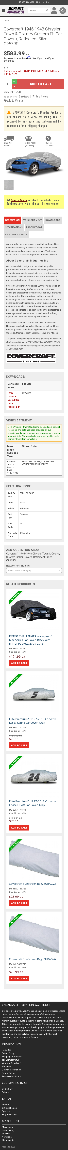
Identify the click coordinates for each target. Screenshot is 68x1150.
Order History (8, 1130)
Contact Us (43, 2)
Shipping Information (12, 1056)
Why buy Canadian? (11, 1063)
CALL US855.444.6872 (51, 144)
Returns (5, 1092)
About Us (6, 1066)
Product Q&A (34, 227)
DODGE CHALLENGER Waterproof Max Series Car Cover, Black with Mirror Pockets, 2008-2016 (30, 639)
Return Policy (8, 1053)
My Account (7, 1127)
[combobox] (34, 570)
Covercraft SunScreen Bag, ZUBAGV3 (32, 884)
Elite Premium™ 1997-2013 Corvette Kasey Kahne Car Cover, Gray (32, 720)
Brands (5, 1104)
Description (12, 220)
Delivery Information (11, 1069)
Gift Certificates (9, 1108)
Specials (6, 1111)
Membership (8, 1140)
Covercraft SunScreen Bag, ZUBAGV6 (32, 959)
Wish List (6, 1133)
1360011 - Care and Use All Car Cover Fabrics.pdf (14, 400)
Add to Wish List (15, 100)
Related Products (16, 234)
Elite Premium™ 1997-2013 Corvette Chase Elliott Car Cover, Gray (32, 803)
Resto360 (6, 1050)
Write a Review (40, 96)
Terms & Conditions (11, 1076)
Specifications (14, 227)
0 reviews (24, 96)
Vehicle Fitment (32, 220)
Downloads (52, 220)
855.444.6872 (27, 2)
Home (6, 20)
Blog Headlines (9, 1114)
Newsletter (7, 1137)
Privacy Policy (8, 1073)
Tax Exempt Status (10, 1060)
